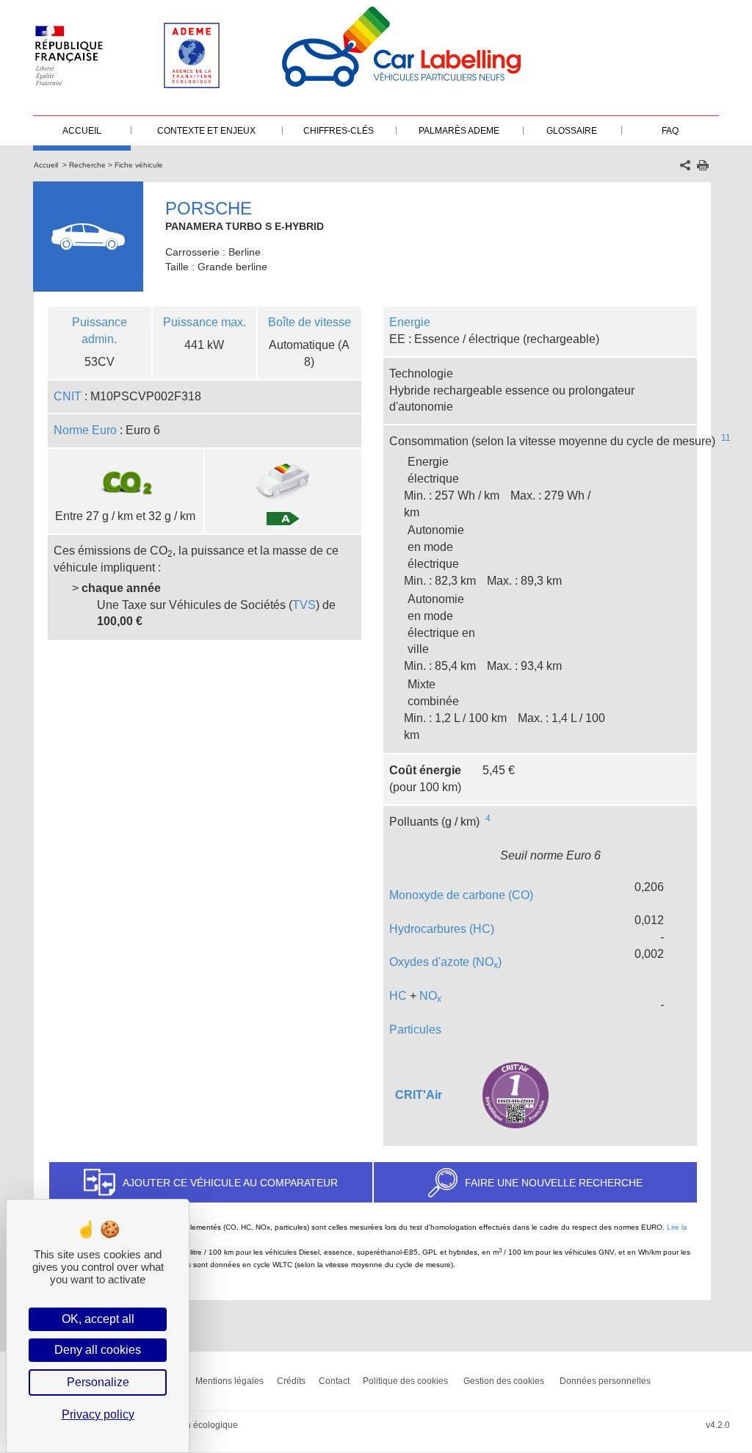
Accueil (46, 165)
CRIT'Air (418, 1095)
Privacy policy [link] (98, 1414)
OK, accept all (98, 1319)
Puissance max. (204, 322)
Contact (334, 1381)
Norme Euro (85, 430)
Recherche (87, 165)
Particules (415, 1029)
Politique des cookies (405, 1381)
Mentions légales (229, 1381)
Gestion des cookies (503, 1381)
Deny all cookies (97, 1350)
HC (398, 995)
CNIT (68, 396)
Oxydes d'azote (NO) (445, 962)
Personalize (98, 1382)
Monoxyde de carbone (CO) (461, 895)
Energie (409, 322)
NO (430, 995)
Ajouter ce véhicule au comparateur (230, 1183)
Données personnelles (605, 1381)
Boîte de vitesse (309, 322)
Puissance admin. (99, 330)
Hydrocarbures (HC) (441, 929)
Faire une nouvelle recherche (554, 1183)
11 (726, 438)
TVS (304, 605)
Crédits (291, 1381)
